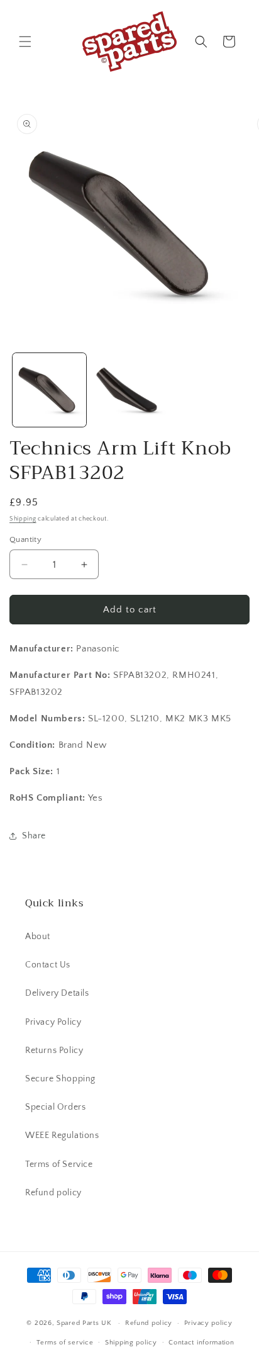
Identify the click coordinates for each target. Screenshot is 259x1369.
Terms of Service (59, 1164)
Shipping (22, 518)
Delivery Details (57, 993)
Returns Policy (54, 1050)
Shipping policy (131, 1342)
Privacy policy (208, 1323)
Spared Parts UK (84, 1323)
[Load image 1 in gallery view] (49, 390)
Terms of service (64, 1342)
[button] (25, 41)
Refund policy (53, 1193)
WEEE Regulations (62, 1135)
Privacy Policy (53, 1022)
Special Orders (55, 1107)
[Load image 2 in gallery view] (129, 390)
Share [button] (34, 836)
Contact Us (47, 965)
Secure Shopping (60, 1079)
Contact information (201, 1342)
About (37, 937)
